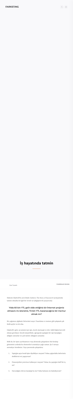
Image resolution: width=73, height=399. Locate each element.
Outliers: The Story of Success (41, 298)
